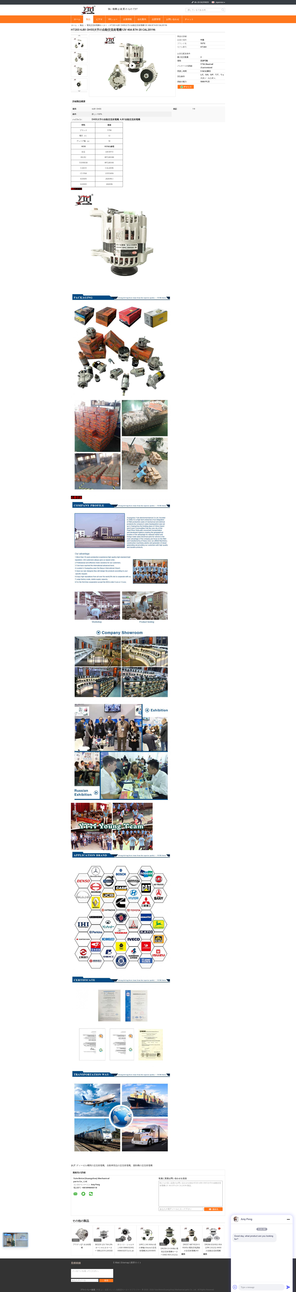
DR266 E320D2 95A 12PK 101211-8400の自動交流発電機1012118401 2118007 (213, 1247)
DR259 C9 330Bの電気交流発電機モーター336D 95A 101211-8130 (169, 1251)
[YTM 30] (132, 66)
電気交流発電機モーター (97, 25)
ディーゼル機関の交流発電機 (90, 1165)
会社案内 (142, 19)
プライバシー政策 (87, 1290)
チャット (189, 19)
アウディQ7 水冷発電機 (82, 1246)
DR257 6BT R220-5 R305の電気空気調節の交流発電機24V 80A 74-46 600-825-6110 (191, 1247)
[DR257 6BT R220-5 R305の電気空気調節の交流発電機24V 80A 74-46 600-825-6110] (191, 1234)
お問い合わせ (172, 19)
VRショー (112, 19)
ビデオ (99, 19)
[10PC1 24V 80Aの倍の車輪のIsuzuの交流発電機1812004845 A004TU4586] (147, 1234)
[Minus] (288, 1219)
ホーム (77, 19)
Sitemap (125, 1262)
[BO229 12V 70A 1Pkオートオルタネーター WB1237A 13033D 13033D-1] (104, 1234)
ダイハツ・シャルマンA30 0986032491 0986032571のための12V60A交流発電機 (126, 1247)
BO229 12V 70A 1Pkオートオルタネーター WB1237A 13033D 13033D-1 (104, 1247)
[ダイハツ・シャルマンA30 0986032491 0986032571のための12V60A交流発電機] (125, 1234)
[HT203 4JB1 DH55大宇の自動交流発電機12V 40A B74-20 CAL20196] (79, 57)
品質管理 (156, 19)
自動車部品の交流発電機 (119, 1165)
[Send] (288, 1287)
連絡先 (215, 1209)
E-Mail (116, 1262)
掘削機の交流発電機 (142, 1165)
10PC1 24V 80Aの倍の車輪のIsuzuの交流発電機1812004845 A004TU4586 (147, 1247)
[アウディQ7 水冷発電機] (82, 1234)
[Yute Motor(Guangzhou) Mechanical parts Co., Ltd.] (88, 10)
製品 (88, 19)
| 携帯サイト (135, 1262)
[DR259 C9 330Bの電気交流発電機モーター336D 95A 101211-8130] (169, 1236)
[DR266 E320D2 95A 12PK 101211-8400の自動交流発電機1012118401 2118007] (213, 1234)
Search (223, 10)
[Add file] (235, 1287)
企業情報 (127, 19)
